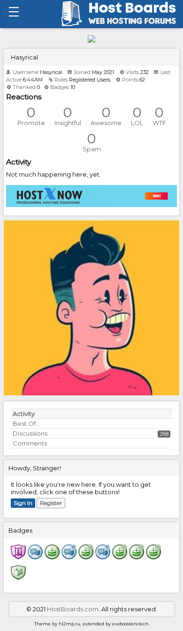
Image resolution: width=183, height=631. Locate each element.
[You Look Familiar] (18, 556)
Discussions (30, 433)
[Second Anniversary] (85, 556)
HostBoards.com (73, 609)
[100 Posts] (102, 556)
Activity (24, 413)
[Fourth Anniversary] (136, 556)
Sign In (23, 502)
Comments (30, 443)
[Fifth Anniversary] (153, 556)
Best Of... (26, 423)
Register (51, 502)
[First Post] (35, 556)
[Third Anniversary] (119, 556)
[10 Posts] (69, 556)
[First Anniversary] (52, 556)
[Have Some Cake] (18, 577)
